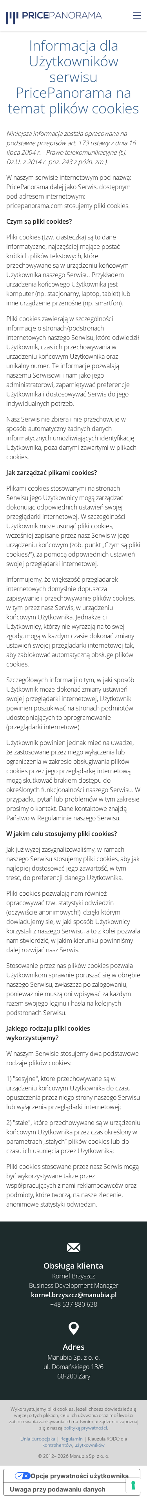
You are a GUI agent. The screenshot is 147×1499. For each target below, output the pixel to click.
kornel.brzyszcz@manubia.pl (73, 1295)
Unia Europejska (37, 1438)
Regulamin (71, 1438)
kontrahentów (57, 1445)
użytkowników (89, 1445)
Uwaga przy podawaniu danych (57, 1489)
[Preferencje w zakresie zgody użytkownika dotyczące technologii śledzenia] (133, 1485)
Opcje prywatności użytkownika (80, 1476)
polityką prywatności (85, 1427)
